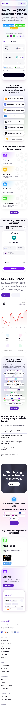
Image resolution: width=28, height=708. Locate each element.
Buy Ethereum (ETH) (6, 643)
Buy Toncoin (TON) (5, 648)
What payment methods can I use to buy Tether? (11, 436)
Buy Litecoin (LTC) (5, 654)
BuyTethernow (14, 484)
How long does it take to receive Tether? (11, 449)
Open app (22, 3)
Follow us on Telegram (6, 699)
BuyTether (14, 212)
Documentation (5, 665)
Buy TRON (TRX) (5, 651)
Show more (16, 295)
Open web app (8, 585)
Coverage (3, 682)
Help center (4, 668)
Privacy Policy (4, 688)
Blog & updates (5, 679)
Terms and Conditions (6, 685)
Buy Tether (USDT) (5, 646)
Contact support (5, 671)
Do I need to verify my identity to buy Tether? (11, 442)
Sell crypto (4, 657)
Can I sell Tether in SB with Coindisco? (9, 455)
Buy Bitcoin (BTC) (5, 640)
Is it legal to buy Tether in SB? (10, 431)
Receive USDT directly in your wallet (15, 227)
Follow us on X (4, 696)
